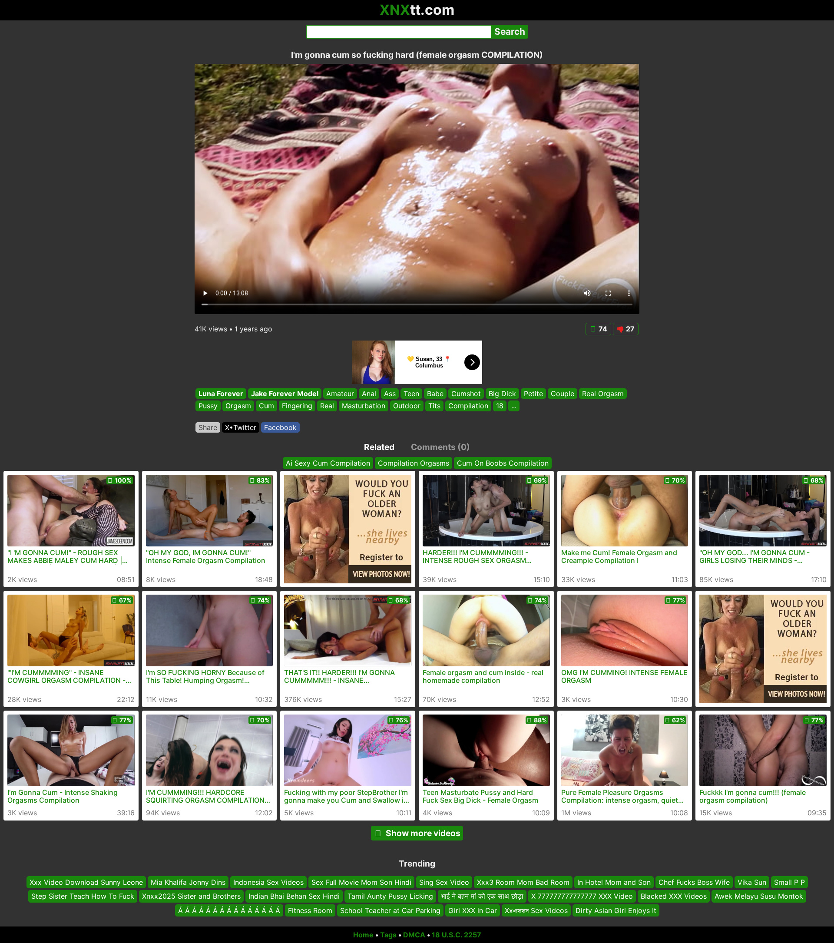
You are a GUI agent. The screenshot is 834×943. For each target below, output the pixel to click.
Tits (434, 406)
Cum (266, 406)
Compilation (468, 406)
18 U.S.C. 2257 (456, 935)
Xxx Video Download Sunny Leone (86, 882)
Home (363, 935)
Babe (435, 393)
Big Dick (502, 393)
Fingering (297, 406)
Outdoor (406, 406)
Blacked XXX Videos (674, 896)
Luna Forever (221, 393)
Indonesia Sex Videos (268, 882)
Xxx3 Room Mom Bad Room (523, 882)
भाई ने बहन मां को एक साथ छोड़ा (482, 896)
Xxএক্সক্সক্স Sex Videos (536, 910)
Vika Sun (752, 882)
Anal (369, 393)
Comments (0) (440, 447)
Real (327, 406)
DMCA (414, 935)
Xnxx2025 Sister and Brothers (191, 896)
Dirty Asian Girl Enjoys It (616, 910)
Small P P (789, 882)
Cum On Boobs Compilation (503, 463)
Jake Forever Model (284, 393)
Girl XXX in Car (472, 910)
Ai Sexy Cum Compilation (328, 463)
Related (379, 447)
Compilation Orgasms (413, 463)
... (513, 406)
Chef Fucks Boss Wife (694, 882)
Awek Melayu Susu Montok (759, 896)
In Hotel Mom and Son (614, 882)
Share (208, 427)
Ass (390, 393)
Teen (411, 393)
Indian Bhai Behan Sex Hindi (294, 896)
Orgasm (238, 406)
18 (499, 406)
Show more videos (423, 833)
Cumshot (466, 393)
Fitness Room (310, 910)
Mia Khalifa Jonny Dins (188, 882)
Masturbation (363, 406)
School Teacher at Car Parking (390, 910)
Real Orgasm (603, 393)
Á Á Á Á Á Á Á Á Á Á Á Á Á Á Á (229, 910)
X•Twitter (240, 427)
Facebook (280, 427)
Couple (562, 393)
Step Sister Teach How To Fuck (82, 896)
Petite (533, 393)
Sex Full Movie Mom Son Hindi (361, 882)
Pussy (208, 406)
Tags (388, 935)
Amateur (340, 393)
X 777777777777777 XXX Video (582, 896)
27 (630, 328)
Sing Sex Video (444, 882)
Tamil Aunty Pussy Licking (390, 896)
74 (603, 328)
